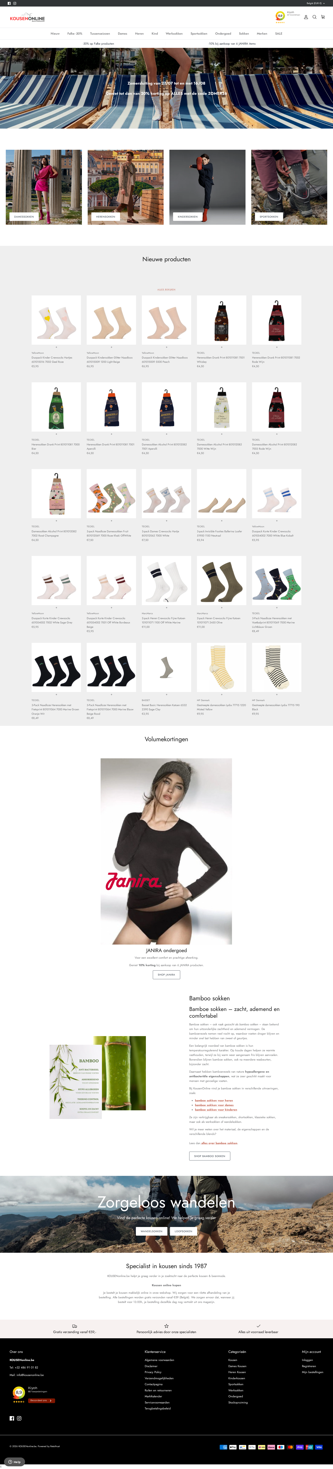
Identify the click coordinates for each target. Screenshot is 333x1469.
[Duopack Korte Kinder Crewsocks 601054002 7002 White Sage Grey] (56, 580)
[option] (166, 88)
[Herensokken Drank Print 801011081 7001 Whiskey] (221, 320)
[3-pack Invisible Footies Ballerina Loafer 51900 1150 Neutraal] (221, 493)
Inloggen (307, 1360)
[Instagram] (14, 3)
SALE (278, 33)
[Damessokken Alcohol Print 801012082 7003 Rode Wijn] (276, 407)
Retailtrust (55, 1446)
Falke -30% (74, 33)
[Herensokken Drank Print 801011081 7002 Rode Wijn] (276, 320)
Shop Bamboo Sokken (209, 1156)
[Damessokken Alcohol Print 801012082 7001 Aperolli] (166, 407)
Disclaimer (151, 1366)
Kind (155, 33)
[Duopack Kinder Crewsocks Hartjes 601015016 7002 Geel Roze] (56, 320)
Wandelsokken (151, 1231)
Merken (262, 33)
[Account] (305, 17)
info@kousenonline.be (30, 1375)
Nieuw (55, 33)
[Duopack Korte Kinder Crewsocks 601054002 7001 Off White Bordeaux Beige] (111, 580)
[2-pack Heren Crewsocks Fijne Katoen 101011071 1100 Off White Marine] (166, 580)
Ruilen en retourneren (158, 1390)
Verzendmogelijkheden (159, 1378)
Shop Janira (166, 975)
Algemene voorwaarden (159, 1360)
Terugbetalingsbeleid (158, 1408)
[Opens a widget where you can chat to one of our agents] (14, 1462)
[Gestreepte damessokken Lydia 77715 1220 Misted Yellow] (221, 667)
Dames (122, 33)
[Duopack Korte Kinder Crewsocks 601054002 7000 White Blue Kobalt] (276, 493)
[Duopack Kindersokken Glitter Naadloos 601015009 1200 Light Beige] (111, 320)
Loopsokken (183, 1231)
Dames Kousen (237, 1366)
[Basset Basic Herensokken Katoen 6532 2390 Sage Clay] (166, 667)
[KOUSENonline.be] (27, 17)
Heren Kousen (237, 1372)
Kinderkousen (236, 1378)
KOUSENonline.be (27, 1446)
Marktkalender (153, 1396)
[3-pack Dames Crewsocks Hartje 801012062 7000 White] (166, 493)
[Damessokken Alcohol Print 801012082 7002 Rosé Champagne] (56, 493)
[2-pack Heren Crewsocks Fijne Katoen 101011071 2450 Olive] (221, 580)
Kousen (232, 1360)
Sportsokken (199, 33)
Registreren (309, 1366)
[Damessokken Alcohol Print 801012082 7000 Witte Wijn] (221, 407)
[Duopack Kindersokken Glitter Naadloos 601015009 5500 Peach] (166, 320)
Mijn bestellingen (312, 1372)
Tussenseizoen (100, 33)
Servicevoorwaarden (157, 1402)
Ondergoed (223, 33)
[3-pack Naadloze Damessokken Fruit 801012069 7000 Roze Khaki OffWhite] (111, 493)
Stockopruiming (238, 1402)
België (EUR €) (314, 3)
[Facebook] (9, 3)
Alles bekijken (166, 289)
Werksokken (174, 33)
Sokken (244, 33)
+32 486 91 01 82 (26, 1367)
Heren (139, 33)
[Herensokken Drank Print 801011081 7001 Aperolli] (111, 407)
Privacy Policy (153, 1372)
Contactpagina (153, 1384)
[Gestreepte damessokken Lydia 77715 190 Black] (276, 667)
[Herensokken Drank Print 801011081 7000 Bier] (56, 407)
